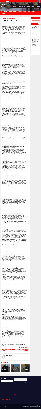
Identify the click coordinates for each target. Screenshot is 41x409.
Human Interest (6, 18)
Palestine (14, 18)
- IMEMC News (5, 399)
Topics (14, 11)
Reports (5, 11)
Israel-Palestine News (32, 11)
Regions (10, 11)
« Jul (15, 394)
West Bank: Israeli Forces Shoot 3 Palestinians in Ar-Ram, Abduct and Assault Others (36, 39)
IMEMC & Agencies (9, 355)
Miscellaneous (10, 18)
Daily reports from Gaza (36, 20)
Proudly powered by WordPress (5, 406)
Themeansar (15, 406)
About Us (3, 13)
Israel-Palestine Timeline (22, 11)
